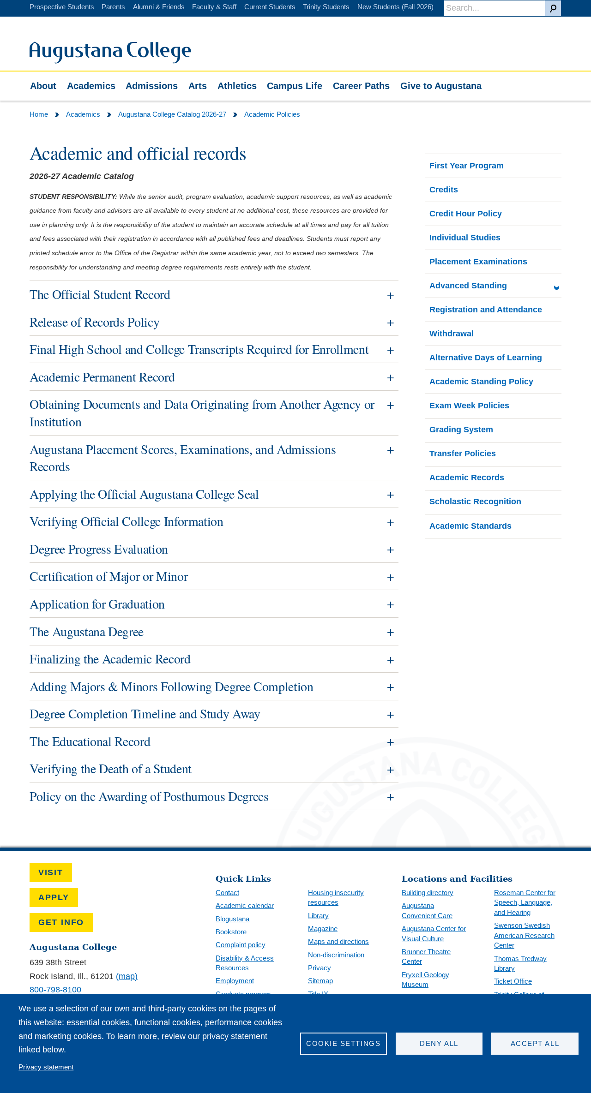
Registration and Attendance (485, 309)
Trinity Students (326, 7)
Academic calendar (245, 905)
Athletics (237, 86)
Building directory (427, 892)
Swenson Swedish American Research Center (524, 935)
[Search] (553, 8)
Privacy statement (45, 1067)
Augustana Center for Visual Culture (434, 934)
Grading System (461, 429)
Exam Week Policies (469, 405)
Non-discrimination (336, 955)
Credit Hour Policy (465, 213)
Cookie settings (343, 1043)
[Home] (110, 61)
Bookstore (231, 932)
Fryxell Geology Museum (425, 980)
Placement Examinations (478, 261)
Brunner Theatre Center (426, 957)
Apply (53, 897)
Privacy (319, 968)
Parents (113, 7)
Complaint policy (240, 945)
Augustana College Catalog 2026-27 (172, 114)
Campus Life (294, 86)
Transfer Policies (462, 453)
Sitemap (320, 981)
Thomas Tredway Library (520, 964)
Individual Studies (465, 237)
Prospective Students (62, 7)
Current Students (270, 7)
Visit (50, 872)
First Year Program (466, 165)
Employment (235, 981)
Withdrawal (451, 333)
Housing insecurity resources (336, 898)
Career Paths (361, 86)
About (43, 86)
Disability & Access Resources (245, 963)
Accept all (535, 1043)
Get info (61, 922)
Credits (443, 189)
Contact (227, 892)
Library (318, 916)
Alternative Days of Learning (485, 357)
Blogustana (232, 919)
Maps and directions (338, 941)
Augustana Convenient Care (427, 911)
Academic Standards (470, 526)
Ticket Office (513, 981)
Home (39, 114)
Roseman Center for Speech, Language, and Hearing (524, 902)
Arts (197, 86)
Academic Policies (272, 114)
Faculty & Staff (214, 7)
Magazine (323, 928)
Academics (91, 86)
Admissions (152, 86)
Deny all (439, 1043)
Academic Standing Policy (481, 381)
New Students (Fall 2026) (395, 7)
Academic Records (466, 477)
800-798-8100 (55, 989)
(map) (127, 976)
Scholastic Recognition (475, 501)
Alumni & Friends (159, 7)
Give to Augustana (441, 86)
